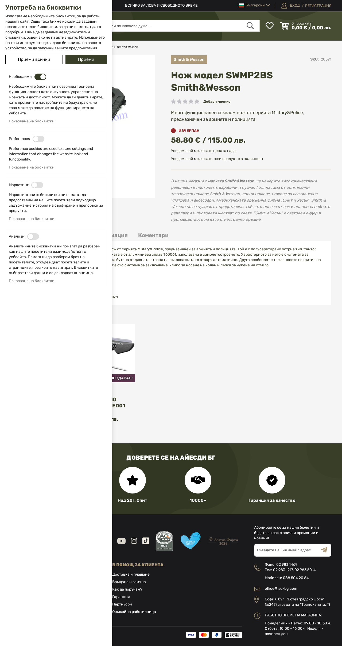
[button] (254, 5)
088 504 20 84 (296, 578)
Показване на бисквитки (32, 121)
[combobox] (179, 26)
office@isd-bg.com (281, 588)
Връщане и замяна (129, 582)
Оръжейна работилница (134, 611)
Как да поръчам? (127, 589)
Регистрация (318, 5)
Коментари (153, 235)
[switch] (40, 77)
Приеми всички (34, 59)
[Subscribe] (326, 550)
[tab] (153, 235)
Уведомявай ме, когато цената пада (203, 151)
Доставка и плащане (131, 574)
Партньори (122, 604)
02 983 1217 (283, 570)
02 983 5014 (305, 570)
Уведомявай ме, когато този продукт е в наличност (217, 159)
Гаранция (121, 597)
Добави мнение (217, 101)
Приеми (86, 59)
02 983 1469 (286, 564)
